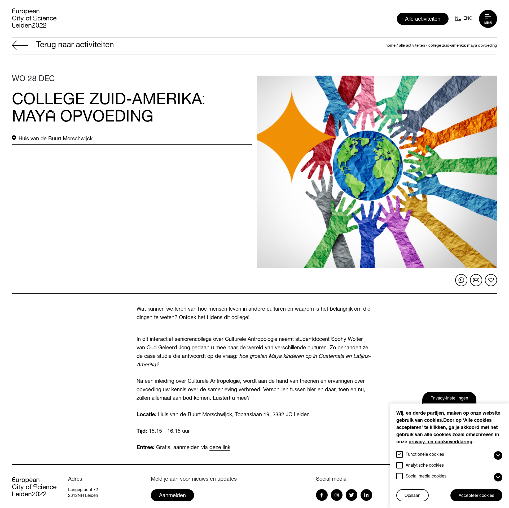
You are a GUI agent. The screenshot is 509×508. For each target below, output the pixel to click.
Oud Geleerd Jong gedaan (178, 348)
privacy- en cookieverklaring (440, 442)
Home (390, 46)
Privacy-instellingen (449, 399)
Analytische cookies (425, 466)
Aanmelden (172, 496)
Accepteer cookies (476, 496)
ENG (467, 19)
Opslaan (412, 496)
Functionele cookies (425, 455)
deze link (219, 448)
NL (458, 19)
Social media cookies (426, 477)
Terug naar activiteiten (75, 46)
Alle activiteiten (422, 19)
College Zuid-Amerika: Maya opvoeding (462, 46)
